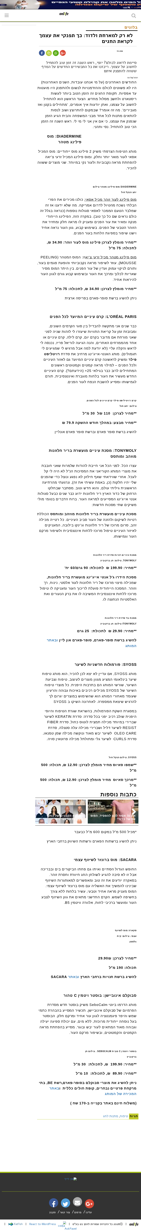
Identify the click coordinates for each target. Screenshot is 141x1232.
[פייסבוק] (53, 1206)
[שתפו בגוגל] (63, 53)
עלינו (89, 1212)
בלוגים (131, 27)
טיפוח (124, 1116)
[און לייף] (70, 1179)
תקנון (52, 1212)
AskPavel (71, 1229)
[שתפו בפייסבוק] (42, 53)
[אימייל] (77, 1202)
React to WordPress (43, 1224)
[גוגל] (89, 1205)
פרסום (77, 1212)
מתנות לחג (110, 1116)
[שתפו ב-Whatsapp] (56, 53)
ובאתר (73, 977)
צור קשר (65, 1212)
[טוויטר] (65, 1206)
